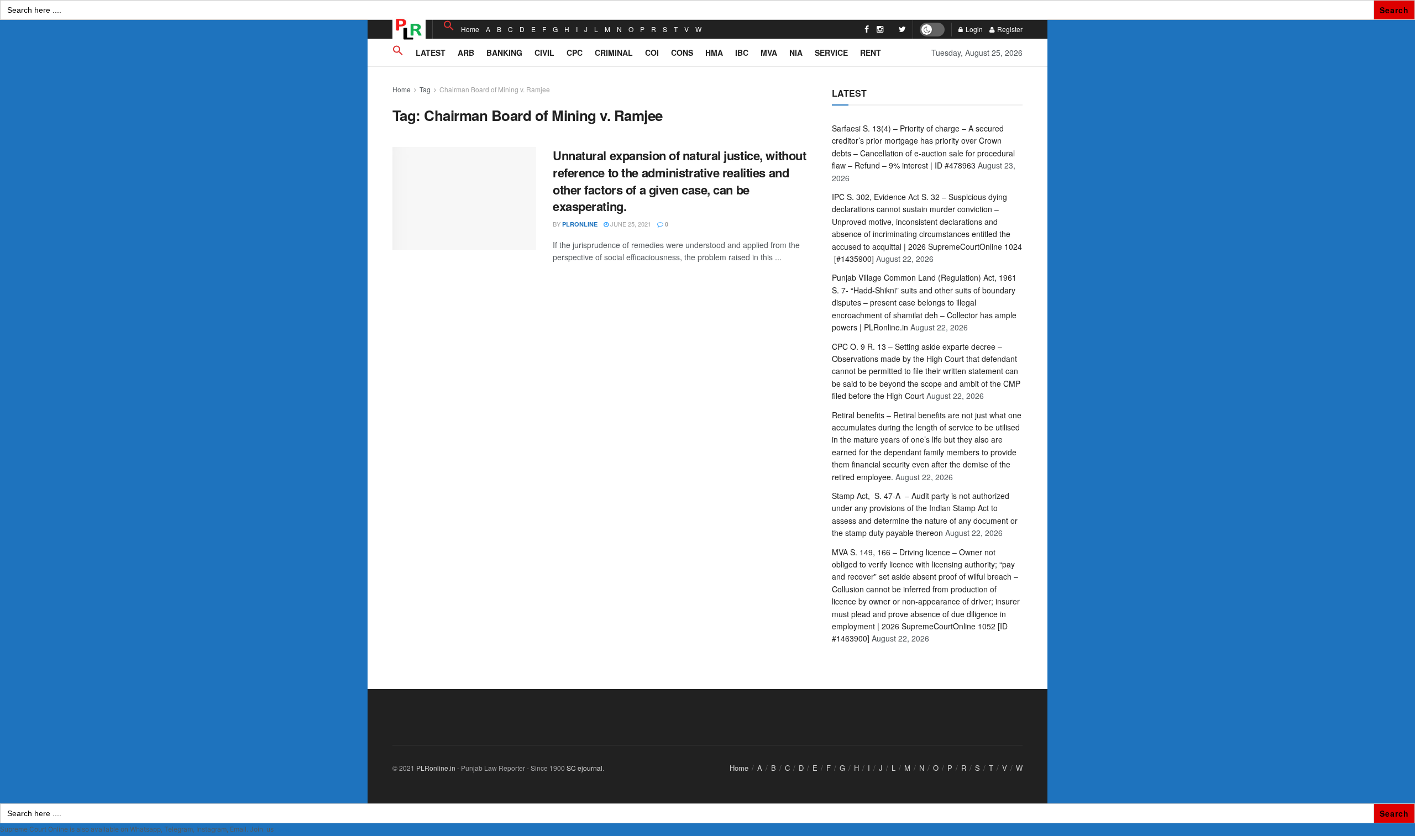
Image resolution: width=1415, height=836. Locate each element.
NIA (796, 52)
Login (973, 29)
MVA (769, 52)
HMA (714, 52)
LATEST (431, 52)
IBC (741, 52)
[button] (448, 25)
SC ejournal (584, 767)
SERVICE (831, 52)
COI (652, 52)
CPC (575, 52)
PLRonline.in (435, 767)
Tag (425, 89)
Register (1009, 29)
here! (283, 829)
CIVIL (544, 52)
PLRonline (580, 224)
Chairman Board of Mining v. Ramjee (494, 89)
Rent (870, 52)
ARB (466, 52)
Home (470, 29)
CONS (682, 52)
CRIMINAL (614, 52)
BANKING (504, 52)
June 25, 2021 (630, 223)
